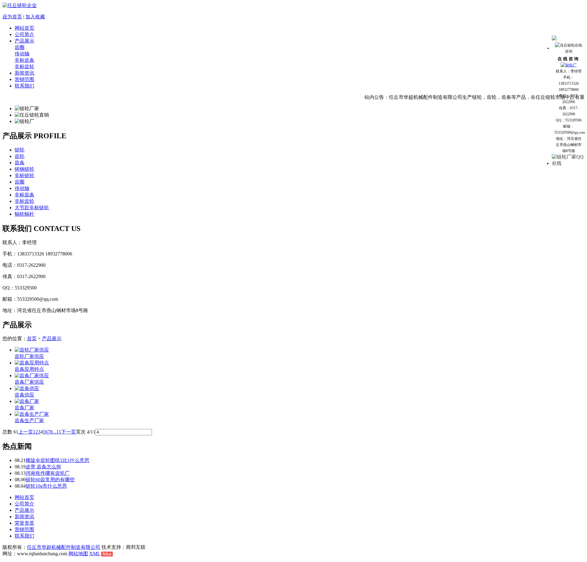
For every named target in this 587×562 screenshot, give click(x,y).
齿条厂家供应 (29, 382)
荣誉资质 (24, 523)
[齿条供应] (27, 388)
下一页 (68, 431)
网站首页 (24, 28)
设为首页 (12, 16)
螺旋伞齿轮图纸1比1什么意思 (57, 460)
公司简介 (24, 34)
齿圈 (19, 47)
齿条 (19, 162)
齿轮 (19, 156)
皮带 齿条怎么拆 (43, 466)
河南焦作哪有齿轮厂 (48, 473)
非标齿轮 (24, 66)
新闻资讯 (24, 73)
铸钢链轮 (24, 169)
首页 (32, 338)
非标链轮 (24, 175)
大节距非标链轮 (32, 207)
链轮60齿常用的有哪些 (50, 479)
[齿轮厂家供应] (32, 349)
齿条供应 (24, 394)
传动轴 (22, 53)
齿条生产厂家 (29, 420)
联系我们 (24, 85)
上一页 (25, 431)
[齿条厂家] (27, 401)
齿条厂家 (24, 407)
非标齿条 (24, 60)
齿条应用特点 (29, 369)
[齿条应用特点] (32, 362)
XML (94, 553)
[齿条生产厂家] (32, 414)
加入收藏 (35, 16)
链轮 (19, 149)
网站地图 (78, 553)
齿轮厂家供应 (29, 356)
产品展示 (24, 40)
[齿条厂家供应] (32, 375)
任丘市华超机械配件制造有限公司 (63, 547)
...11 (57, 431)
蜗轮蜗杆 (24, 214)
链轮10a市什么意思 (46, 486)
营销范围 (24, 79)
